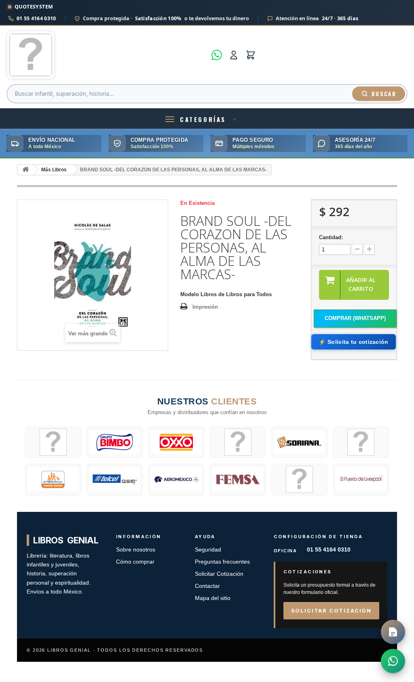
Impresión (205, 307)
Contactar (207, 586)
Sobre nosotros (135, 550)
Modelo (189, 294)
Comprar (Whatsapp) (355, 318)
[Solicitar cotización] (393, 632)
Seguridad (208, 550)
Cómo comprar (135, 562)
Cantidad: (331, 237)
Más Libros (54, 170)
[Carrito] (250, 55)
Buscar (384, 94)
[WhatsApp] (216, 55)
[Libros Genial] (106, 55)
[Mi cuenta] (233, 55)
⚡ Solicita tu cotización (353, 342)
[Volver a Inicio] (25, 170)
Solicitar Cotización (219, 574)
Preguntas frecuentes (222, 562)
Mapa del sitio (212, 598)
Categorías (203, 119)
